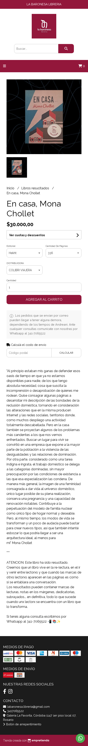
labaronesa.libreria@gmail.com (28, 706)
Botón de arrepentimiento (23, 724)
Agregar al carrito (44, 299)
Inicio (11, 188)
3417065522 (15, 711)
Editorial (11, 246)
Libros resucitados (35, 188)
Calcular (66, 352)
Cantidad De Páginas (57, 246)
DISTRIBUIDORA (15, 263)
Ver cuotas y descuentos (27, 235)
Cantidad (11, 280)
